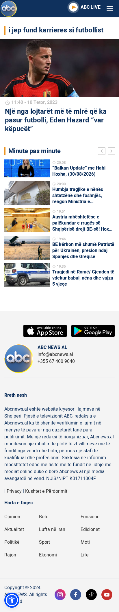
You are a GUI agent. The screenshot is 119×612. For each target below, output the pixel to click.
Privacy (14, 491)
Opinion (12, 516)
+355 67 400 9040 (56, 361)
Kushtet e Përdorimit (46, 491)
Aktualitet (14, 529)
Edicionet (90, 529)
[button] (12, 600)
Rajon (10, 555)
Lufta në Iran (52, 529)
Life (85, 555)
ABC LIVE (91, 7)
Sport (44, 542)
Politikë (12, 542)
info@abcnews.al (55, 354)
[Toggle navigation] (110, 9)
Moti (85, 542)
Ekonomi (48, 555)
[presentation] (103, 152)
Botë (44, 516)
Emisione (90, 516)
